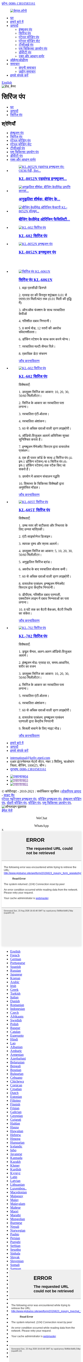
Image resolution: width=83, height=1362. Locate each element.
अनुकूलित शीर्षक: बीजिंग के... (39, 199)
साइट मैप (9, 795)
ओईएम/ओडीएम (19, 60)
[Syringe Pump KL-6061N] (34, 271)
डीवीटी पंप (25, 52)
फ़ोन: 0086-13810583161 (18, 3)
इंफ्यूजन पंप (25, 29)
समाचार (15, 64)
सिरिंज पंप (25, 33)
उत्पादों (14, 25)
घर (12, 18)
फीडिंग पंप (34, 803)
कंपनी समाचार (27, 67)
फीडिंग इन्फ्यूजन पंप (50, 799)
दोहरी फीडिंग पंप (17, 803)
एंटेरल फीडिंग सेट (29, 41)
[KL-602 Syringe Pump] (32, 368)
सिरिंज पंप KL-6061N (35, 280)
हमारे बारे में (16, 22)
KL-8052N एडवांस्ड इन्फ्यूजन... (43, 178)
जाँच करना (25, 361)
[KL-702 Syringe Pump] (32, 628)
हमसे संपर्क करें (19, 75)
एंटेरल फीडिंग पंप (29, 37)
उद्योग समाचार (27, 71)
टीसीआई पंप (26, 45)
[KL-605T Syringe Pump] (33, 502)
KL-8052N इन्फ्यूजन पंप (37, 252)
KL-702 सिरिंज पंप (33, 636)
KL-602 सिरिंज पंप (33, 236)
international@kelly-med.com (30, 758)
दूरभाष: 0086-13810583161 (28, 769)
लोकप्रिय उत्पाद (71, 791)
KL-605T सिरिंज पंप (34, 510)
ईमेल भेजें (7, 810)
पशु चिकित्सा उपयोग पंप (33, 48)
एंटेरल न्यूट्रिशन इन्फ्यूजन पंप (19, 799)
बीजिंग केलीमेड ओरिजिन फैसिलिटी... (44, 219)
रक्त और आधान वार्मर (31, 56)
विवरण (36, 361)
